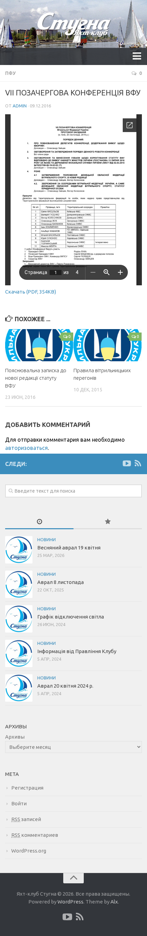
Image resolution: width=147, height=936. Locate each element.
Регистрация (27, 788)
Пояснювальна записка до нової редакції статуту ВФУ (35, 378)
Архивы (15, 737)
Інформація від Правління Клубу (76, 651)
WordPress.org (28, 851)
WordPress (70, 902)
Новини (46, 539)
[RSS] (138, 463)
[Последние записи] (39, 522)
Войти (19, 803)
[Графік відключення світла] (18, 619)
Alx (114, 902)
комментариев (34, 835)
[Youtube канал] (127, 463)
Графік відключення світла (70, 617)
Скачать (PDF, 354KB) (30, 292)
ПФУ (10, 73)
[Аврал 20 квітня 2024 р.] (18, 688)
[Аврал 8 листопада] (18, 584)
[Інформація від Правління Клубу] (18, 653)
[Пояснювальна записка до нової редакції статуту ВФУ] (39, 345)
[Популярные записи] (108, 522)
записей (26, 819)
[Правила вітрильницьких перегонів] (108, 345)
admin (20, 105)
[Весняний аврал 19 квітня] (18, 549)
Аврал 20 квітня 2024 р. (65, 686)
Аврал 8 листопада (60, 582)
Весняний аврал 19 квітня (69, 547)
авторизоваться (26, 448)
